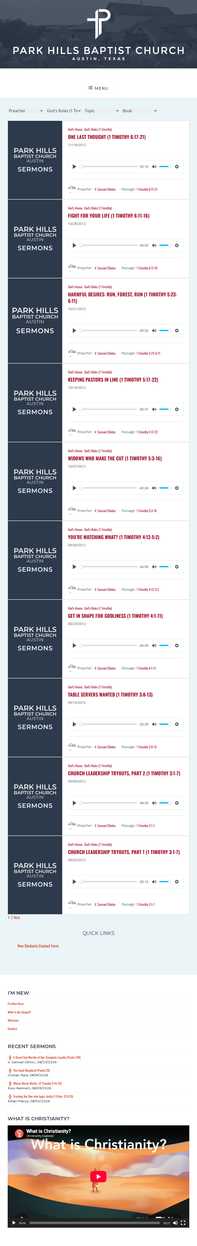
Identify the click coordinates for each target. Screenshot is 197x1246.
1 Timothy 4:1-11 (146, 668)
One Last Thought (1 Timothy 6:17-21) (107, 136)
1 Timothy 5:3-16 (146, 510)
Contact (12, 1028)
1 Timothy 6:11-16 (146, 267)
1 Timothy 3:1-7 (145, 825)
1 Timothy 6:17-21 (146, 189)
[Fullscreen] (183, 1222)
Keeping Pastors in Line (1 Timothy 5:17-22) (113, 379)
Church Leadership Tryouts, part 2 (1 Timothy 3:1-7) (124, 773)
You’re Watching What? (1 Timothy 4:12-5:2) (113, 537)
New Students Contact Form (38, 946)
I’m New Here (16, 1003)
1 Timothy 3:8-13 (146, 746)
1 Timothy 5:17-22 (147, 431)
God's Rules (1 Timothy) (98, 129)
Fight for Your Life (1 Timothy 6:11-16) (108, 215)
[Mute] (175, 1222)
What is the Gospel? (19, 1012)
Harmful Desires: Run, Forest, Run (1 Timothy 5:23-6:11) (122, 297)
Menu (101, 88)
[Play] (14, 1222)
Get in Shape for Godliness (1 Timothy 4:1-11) (115, 615)
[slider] (109, 166)
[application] (98, 1176)
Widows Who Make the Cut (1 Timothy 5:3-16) (115, 458)
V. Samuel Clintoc (105, 189)
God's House (75, 129)
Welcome (13, 1020)
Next (17, 917)
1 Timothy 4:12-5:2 (147, 589)
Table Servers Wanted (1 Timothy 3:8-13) (110, 694)
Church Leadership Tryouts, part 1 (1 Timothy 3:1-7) (124, 851)
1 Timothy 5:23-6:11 (148, 353)
